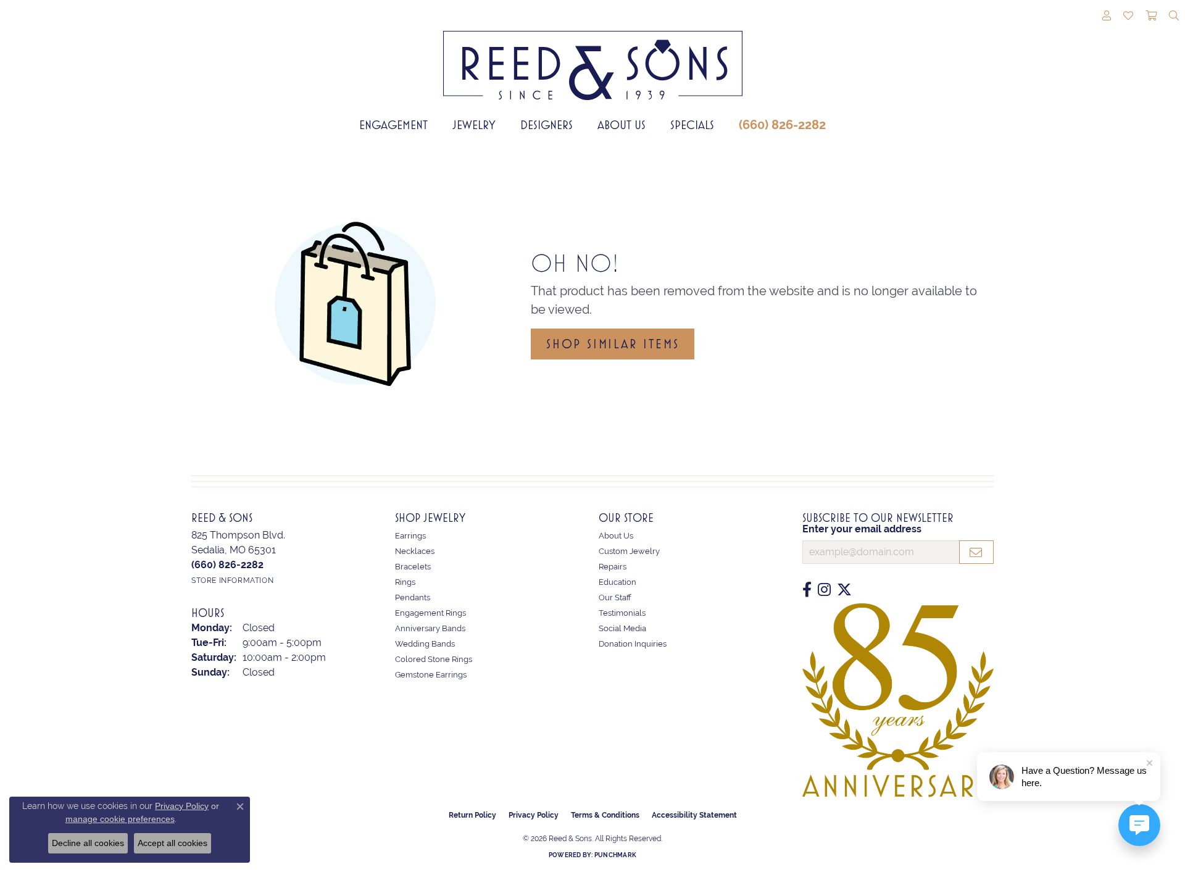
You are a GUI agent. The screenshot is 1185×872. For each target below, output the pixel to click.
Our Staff (615, 597)
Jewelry (474, 124)
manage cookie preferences (120, 819)
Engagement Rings (430, 613)
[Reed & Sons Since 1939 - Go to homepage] (592, 56)
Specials (692, 124)
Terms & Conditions (605, 815)
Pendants (412, 597)
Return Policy (472, 815)
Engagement (393, 124)
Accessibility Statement (694, 815)
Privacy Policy (534, 815)
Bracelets (413, 566)
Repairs (612, 566)
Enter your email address (861, 529)
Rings (405, 582)
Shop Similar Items (612, 344)
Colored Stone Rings (433, 659)
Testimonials (622, 613)
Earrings (410, 535)
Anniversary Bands (430, 628)
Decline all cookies (88, 843)
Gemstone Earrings (431, 674)
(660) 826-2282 (782, 124)
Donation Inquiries (633, 643)
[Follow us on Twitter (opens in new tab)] (844, 589)
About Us (621, 124)
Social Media (622, 628)
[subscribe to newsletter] (976, 552)
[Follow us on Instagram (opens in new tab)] (824, 589)
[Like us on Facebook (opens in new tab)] (807, 589)
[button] (1106, 16)
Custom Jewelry (629, 551)
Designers (546, 124)
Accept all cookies (172, 843)
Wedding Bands (425, 643)
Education (617, 582)
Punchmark (615, 855)
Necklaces (414, 551)
